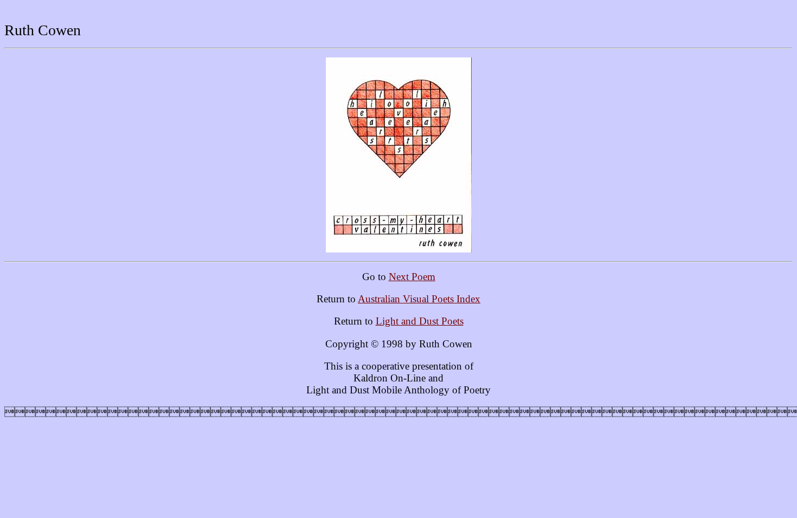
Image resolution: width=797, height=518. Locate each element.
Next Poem (412, 276)
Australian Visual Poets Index (419, 299)
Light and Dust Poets (420, 321)
